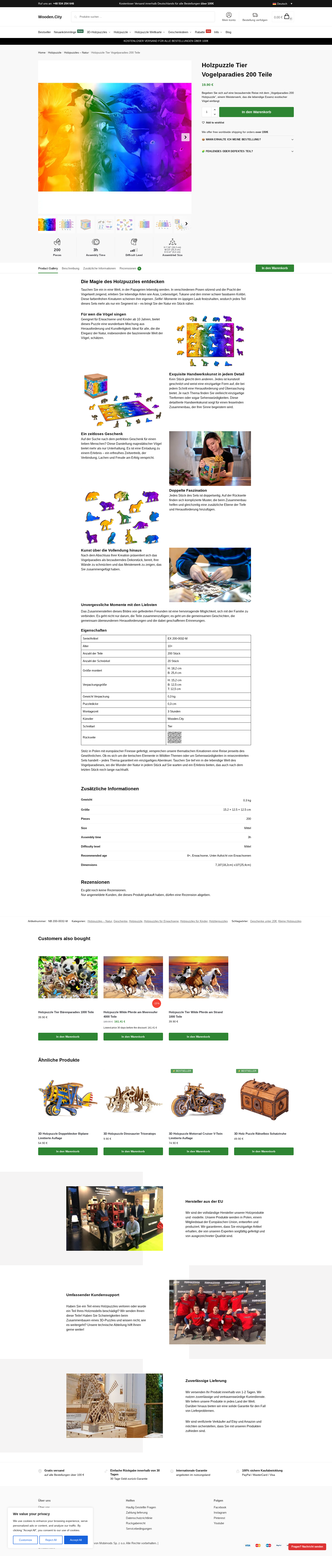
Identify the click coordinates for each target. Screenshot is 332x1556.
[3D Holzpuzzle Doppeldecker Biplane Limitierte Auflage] (68, 1098)
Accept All (76, 1539)
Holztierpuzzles (218, 921)
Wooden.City (50, 17)
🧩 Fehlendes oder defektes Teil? (227, 151)
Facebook (220, 1507)
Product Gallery (48, 268)
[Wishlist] (92, 953)
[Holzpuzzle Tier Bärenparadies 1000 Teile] (68, 977)
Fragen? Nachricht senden (307, 1546)
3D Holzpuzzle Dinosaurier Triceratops (129, 1133)
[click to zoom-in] (115, 137)
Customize (25, 1539)
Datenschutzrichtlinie (139, 1518)
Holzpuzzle (54, 52)
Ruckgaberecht (135, 1523)
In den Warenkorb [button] (67, 1036)
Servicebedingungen (139, 1528)
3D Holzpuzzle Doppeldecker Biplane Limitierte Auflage (63, 1136)
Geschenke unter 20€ (263, 921)
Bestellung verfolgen (254, 20)
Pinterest (219, 1518)
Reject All (51, 1539)
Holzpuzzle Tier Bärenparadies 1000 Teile (66, 1012)
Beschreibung (70, 268)
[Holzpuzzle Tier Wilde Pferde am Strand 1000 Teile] (198, 977)
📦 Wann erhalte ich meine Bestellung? (231, 139)
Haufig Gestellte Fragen (141, 1507)
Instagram (220, 1512)
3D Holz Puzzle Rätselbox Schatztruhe (260, 1133)
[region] (50, 1528)
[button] (283, 16)
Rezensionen (130, 268)
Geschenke (121, 921)
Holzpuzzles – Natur (76, 52)
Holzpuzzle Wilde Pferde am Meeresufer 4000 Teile (130, 1014)
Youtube (219, 1523)
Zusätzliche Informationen (99, 268)
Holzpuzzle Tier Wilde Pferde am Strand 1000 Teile (196, 1014)
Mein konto (229, 20)
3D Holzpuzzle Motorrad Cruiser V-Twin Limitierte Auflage (195, 1136)
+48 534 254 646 (63, 3)
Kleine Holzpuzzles (289, 921)
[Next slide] (185, 137)
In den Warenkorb (256, 112)
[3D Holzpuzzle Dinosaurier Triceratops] (133, 1098)
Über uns (44, 1507)
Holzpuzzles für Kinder (194, 921)
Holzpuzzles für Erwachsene (161, 921)
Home (42, 52)
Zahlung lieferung (136, 1512)
